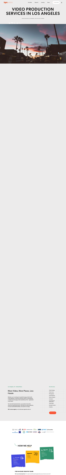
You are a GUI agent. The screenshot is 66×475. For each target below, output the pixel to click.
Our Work (30, 2)
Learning (42, 2)
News (48, 2)
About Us (36, 2)
